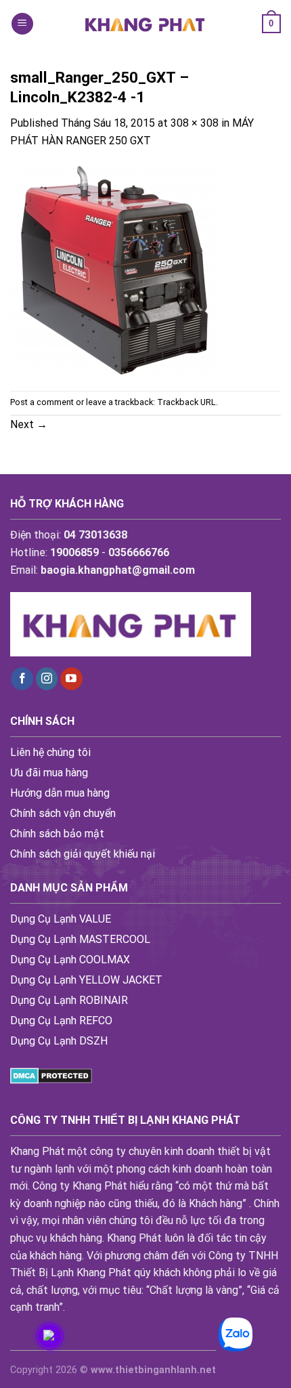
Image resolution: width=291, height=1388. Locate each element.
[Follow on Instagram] (47, 678)
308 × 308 (195, 123)
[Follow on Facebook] (22, 678)
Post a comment (42, 402)
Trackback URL (186, 402)
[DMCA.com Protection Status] (51, 1074)
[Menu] (22, 24)
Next (28, 424)
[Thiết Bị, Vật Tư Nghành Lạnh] (145, 23)
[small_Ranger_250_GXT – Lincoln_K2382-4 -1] (114, 269)
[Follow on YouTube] (71, 678)
